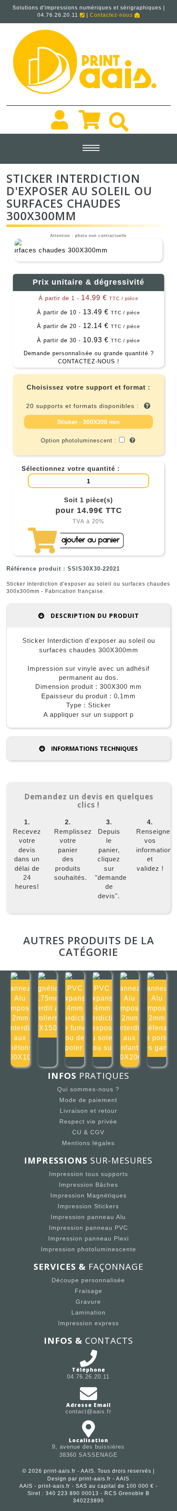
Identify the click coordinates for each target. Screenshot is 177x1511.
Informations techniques (93, 748)
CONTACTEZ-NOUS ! (88, 361)
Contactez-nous (112, 15)
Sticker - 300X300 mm (88, 421)
